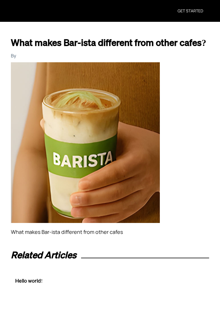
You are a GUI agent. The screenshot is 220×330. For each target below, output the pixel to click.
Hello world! (29, 280)
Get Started (190, 10)
